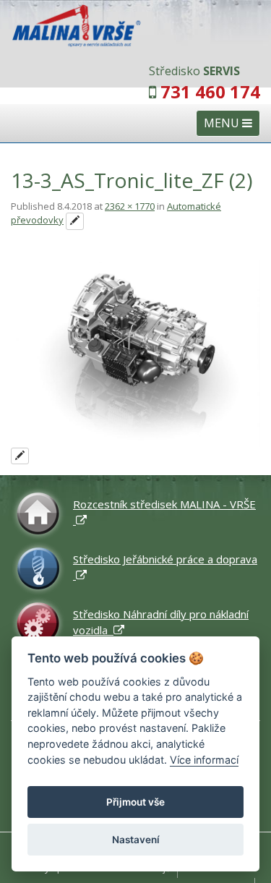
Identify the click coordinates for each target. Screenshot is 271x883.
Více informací (204, 760)
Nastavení (136, 839)
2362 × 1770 (130, 206)
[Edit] (75, 221)
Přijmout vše (135, 802)
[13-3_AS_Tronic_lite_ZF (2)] (135, 354)
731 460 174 (210, 91)
